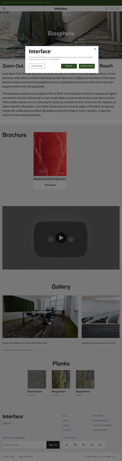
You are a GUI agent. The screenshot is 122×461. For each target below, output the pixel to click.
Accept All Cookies (87, 66)
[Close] (95, 49)
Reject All (69, 66)
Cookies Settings (36, 66)
